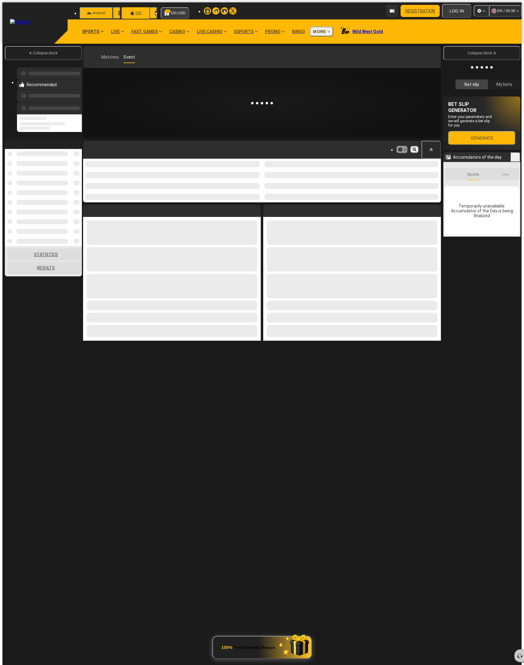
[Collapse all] (431, 149)
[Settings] (481, 11)
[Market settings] (402, 150)
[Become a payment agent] (392, 11)
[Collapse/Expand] (515, 157)
